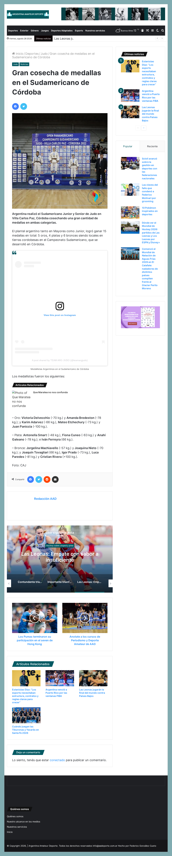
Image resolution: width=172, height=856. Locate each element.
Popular (127, 146)
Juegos (45, 30)
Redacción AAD (45, 498)
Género (35, 30)
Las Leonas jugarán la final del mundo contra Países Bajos (95, 38)
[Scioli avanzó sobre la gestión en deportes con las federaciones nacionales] (130, 163)
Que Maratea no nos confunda (50, 392)
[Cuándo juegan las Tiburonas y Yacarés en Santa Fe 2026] (26, 715)
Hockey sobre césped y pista (59, 545)
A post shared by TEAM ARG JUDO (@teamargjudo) (60, 360)
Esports (79, 30)
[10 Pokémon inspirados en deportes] (130, 212)
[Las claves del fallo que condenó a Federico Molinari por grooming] (130, 189)
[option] (60, 559)
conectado (57, 760)
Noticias (24, 64)
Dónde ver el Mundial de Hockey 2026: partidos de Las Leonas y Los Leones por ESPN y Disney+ (151, 232)
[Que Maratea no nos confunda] (21, 399)
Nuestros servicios (95, 30)
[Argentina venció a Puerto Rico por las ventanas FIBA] (60, 678)
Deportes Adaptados (62, 30)
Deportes (13, 30)
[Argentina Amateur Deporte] (28, 14)
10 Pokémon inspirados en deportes (150, 211)
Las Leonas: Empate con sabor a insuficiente (59, 557)
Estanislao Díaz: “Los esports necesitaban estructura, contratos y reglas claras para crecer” (25, 696)
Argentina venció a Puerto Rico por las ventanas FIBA (56, 692)
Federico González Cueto (143, 845)
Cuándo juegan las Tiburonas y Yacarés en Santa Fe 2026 (25, 729)
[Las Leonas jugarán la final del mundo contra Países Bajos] (93, 678)
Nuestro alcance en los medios (23, 821)
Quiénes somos (15, 816)
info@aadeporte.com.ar (105, 845)
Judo (44, 53)
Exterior (24, 30)
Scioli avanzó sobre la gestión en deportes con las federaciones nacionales (149, 168)
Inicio (19, 53)
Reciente (152, 146)
